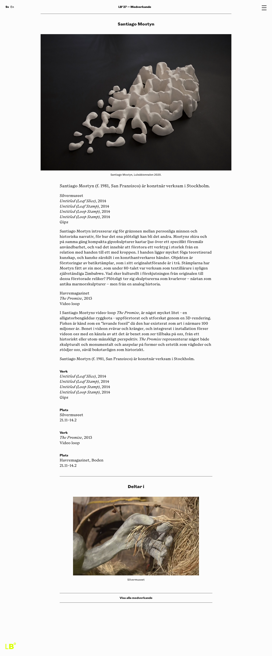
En (12, 7)
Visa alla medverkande (136, 598)
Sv (7, 7)
